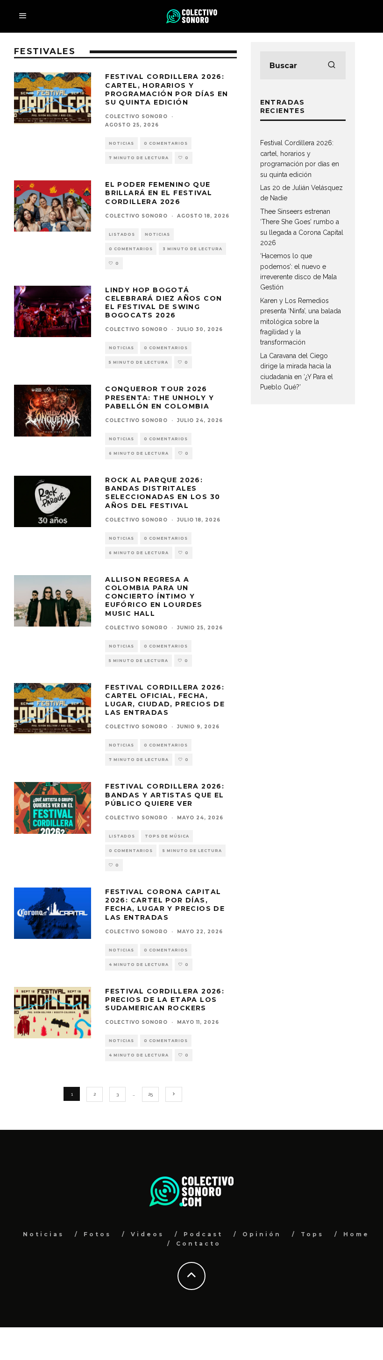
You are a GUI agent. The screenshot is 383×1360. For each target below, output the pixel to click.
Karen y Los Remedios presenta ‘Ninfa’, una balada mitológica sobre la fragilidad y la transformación (300, 321)
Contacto (198, 1243)
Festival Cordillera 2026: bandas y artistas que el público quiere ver (164, 794)
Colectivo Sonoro (136, 116)
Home (356, 1234)
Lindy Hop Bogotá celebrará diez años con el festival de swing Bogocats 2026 (163, 303)
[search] (332, 65)
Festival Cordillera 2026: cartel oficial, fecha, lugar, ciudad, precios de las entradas (165, 700)
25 (150, 1094)
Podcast (203, 1234)
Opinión (261, 1234)
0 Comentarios (166, 143)
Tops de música (167, 836)
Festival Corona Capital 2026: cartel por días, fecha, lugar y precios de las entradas (165, 905)
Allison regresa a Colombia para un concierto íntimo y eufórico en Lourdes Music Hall (154, 596)
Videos (147, 1234)
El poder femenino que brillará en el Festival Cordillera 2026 (158, 192)
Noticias (121, 143)
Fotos (97, 1234)
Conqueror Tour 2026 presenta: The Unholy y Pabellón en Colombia (159, 397)
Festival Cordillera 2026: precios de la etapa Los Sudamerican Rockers (164, 999)
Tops (312, 1234)
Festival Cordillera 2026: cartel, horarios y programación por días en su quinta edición (166, 89)
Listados (122, 234)
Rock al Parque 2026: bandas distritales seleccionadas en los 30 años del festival (162, 493)
